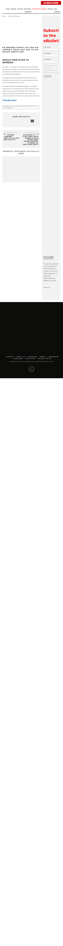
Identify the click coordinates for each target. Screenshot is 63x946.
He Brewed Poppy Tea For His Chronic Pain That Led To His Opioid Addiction (20, 107)
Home (8, 9)
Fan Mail (50, 9)
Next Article (31, 132)
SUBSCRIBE (51, 3)
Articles (20, 9)
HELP (55, 9)
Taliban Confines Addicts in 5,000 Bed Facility (11, 137)
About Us (21, 356)
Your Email (47, 47)
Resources (53, 356)
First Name (47, 53)
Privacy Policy (45, 358)
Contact (10, 356)
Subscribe (18, 358)
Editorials (27, 9)
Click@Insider (9, 100)
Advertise (28, 12)
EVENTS (43, 356)
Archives (13, 9)
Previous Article (12, 132)
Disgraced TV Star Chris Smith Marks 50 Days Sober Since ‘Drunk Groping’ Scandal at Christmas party (30, 139)
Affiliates (30, 358)
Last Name (47, 59)
